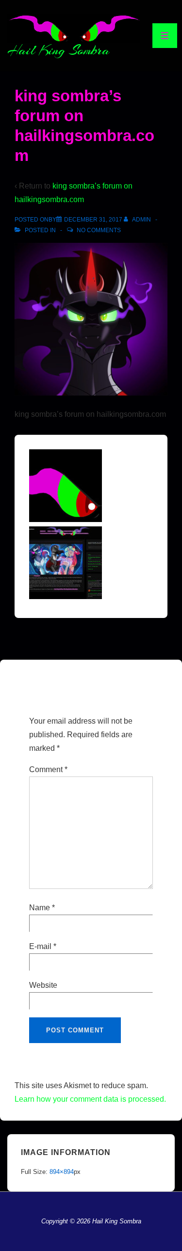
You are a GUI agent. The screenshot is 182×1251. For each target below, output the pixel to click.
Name (39, 907)
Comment (48, 769)
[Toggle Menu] (164, 35)
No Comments (99, 230)
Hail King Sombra (58, 50)
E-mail (40, 946)
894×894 (62, 1171)
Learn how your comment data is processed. (90, 1099)
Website (43, 985)
